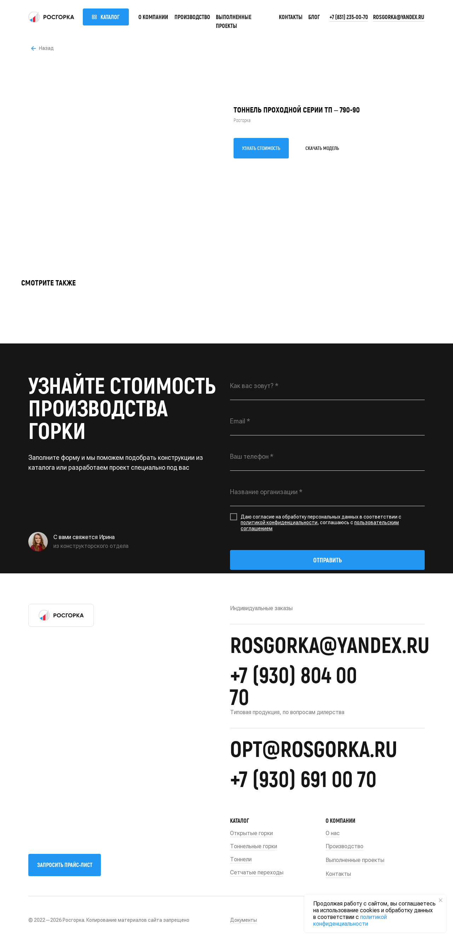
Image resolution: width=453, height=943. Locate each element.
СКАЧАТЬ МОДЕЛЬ (322, 148)
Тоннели (241, 859)
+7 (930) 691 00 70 (303, 778)
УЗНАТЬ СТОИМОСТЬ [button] (261, 148)
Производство (192, 16)
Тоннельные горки (253, 846)
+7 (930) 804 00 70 (293, 685)
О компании (153, 16)
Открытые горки (251, 833)
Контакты (291, 16)
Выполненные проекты (355, 860)
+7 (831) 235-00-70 (348, 16)
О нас (333, 833)
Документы (243, 920)
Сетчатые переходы (256, 872)
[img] (51, 17)
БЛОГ (314, 16)
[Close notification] (440, 900)
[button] (64, 865)
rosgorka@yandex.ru (398, 16)
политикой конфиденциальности (279, 522)
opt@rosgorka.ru (313, 748)
